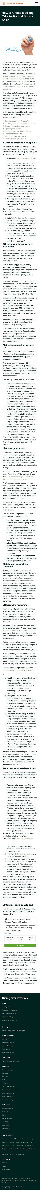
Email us (4, 1163)
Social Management (8, 1086)
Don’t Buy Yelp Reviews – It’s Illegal (13, 1154)
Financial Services (7, 1108)
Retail (4, 1115)
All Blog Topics (7, 1007)
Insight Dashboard (7, 1096)
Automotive (5, 1122)
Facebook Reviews (8, 1052)
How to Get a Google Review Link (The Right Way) (17, 1145)
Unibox (4, 1080)
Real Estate (5, 1125)
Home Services (7, 1118)
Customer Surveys (8, 1100)
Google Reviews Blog (9, 1013)
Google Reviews (7, 1046)
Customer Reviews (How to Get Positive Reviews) (17, 1139)
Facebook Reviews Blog (9, 1020)
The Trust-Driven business (10, 1061)
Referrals (5, 1073)
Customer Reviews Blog (9, 1010)
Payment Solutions (8, 1093)
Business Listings (7, 1070)
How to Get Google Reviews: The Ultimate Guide (17, 1142)
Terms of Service (16, 1187)
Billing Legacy (6, 1169)
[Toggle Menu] (36, 3)
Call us (4, 1166)
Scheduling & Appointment (10, 1090)
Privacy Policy (5, 1187)
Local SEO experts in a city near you (13, 1030)
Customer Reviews (8, 1042)
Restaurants (6, 1128)
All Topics (5, 1039)
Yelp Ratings (6, 1049)
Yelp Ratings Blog (7, 1017)
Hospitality (5, 1112)
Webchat (5, 1083)
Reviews (5, 1076)
